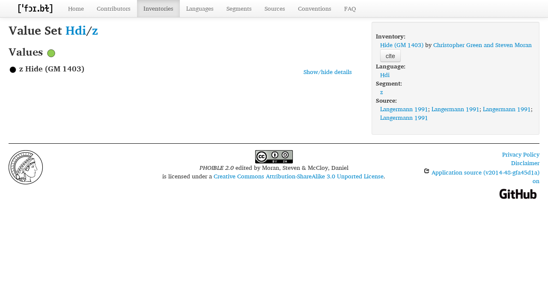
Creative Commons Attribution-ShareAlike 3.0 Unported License (299, 176)
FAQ (350, 8)
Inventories (158, 8)
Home (76, 8)
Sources (275, 8)
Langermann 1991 (404, 109)
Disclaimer (525, 163)
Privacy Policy (520, 154)
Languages (200, 8)
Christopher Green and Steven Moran (482, 45)
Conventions (314, 8)
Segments (239, 8)
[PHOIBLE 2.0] (35, 8)
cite (390, 55)
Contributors (114, 8)
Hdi (76, 30)
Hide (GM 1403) (401, 45)
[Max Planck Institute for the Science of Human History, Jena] (26, 166)
